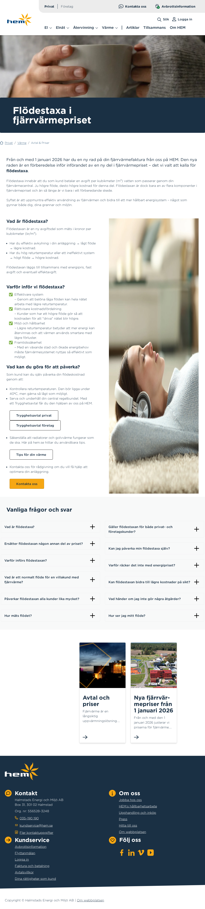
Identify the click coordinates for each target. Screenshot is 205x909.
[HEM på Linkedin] (131, 852)
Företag (67, 6)
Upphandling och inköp (137, 813)
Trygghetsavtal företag (35, 425)
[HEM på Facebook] (122, 852)
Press (123, 819)
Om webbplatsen (132, 832)
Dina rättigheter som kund (35, 879)
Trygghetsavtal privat (34, 415)
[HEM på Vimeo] (141, 852)
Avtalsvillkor (24, 872)
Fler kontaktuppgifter (36, 833)
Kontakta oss (135, 6)
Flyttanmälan (25, 853)
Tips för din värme (31, 455)
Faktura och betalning (32, 866)
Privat (49, 6)
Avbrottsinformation (178, 6)
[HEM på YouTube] (150, 852)
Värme (21, 143)
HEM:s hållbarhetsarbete (138, 806)
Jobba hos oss (130, 800)
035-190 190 (29, 818)
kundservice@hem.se (36, 825)
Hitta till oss (128, 825)
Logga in (22, 859)
